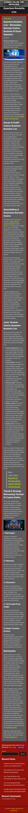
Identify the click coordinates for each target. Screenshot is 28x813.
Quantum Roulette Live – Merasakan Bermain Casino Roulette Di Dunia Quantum (13, 28)
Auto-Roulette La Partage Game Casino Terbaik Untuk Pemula (14, 481)
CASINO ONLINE (7, 18)
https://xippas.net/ (11, 737)
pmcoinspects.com (11, 727)
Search (4, 751)
